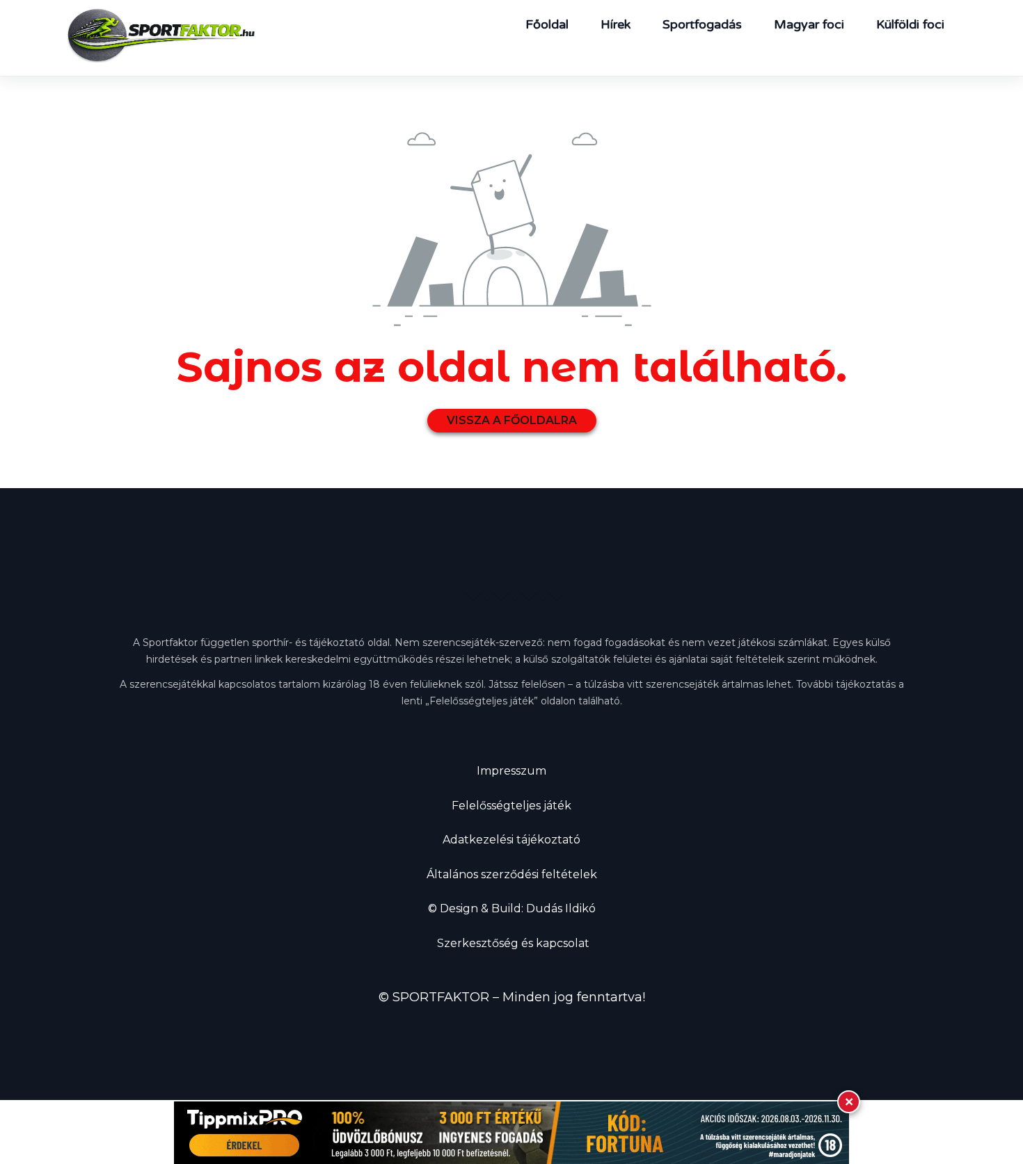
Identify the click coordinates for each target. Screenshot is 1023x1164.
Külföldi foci (910, 24)
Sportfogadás (702, 24)
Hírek (616, 24)
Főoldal (547, 24)
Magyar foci (809, 24)
